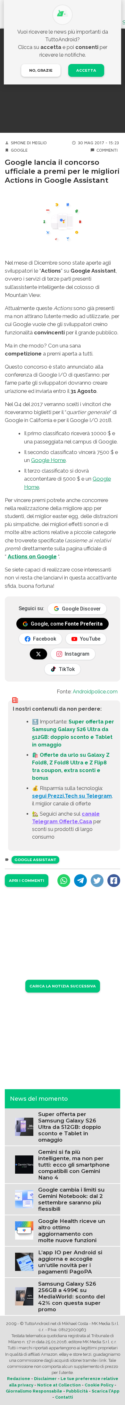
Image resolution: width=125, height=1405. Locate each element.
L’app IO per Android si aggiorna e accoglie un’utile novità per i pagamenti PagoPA (70, 1262)
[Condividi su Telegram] (80, 880)
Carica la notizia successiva (62, 986)
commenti (107, 150)
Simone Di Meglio (29, 142)
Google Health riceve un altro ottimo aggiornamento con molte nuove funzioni (71, 1230)
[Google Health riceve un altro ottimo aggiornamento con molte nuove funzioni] (24, 1230)
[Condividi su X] (97, 880)
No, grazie (41, 70)
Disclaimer (45, 1378)
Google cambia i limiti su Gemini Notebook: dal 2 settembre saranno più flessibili (71, 1199)
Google (19, 150)
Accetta (86, 70)
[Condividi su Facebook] (113, 880)
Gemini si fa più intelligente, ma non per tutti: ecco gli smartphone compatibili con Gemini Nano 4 (74, 1165)
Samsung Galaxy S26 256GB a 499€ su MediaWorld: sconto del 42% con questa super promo (71, 1297)
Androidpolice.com (95, 692)
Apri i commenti (26, 880)
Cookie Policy (99, 1385)
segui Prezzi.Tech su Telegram (72, 796)
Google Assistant (35, 860)
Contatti (64, 1397)
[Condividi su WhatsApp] (63, 880)
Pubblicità (77, 1391)
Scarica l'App (106, 1391)
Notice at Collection (59, 1385)
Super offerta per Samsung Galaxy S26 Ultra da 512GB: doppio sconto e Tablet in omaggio (69, 1127)
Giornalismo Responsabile (34, 1391)
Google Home (48, 460)
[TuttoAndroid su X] (38, 654)
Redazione (18, 1378)
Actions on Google (32, 556)
